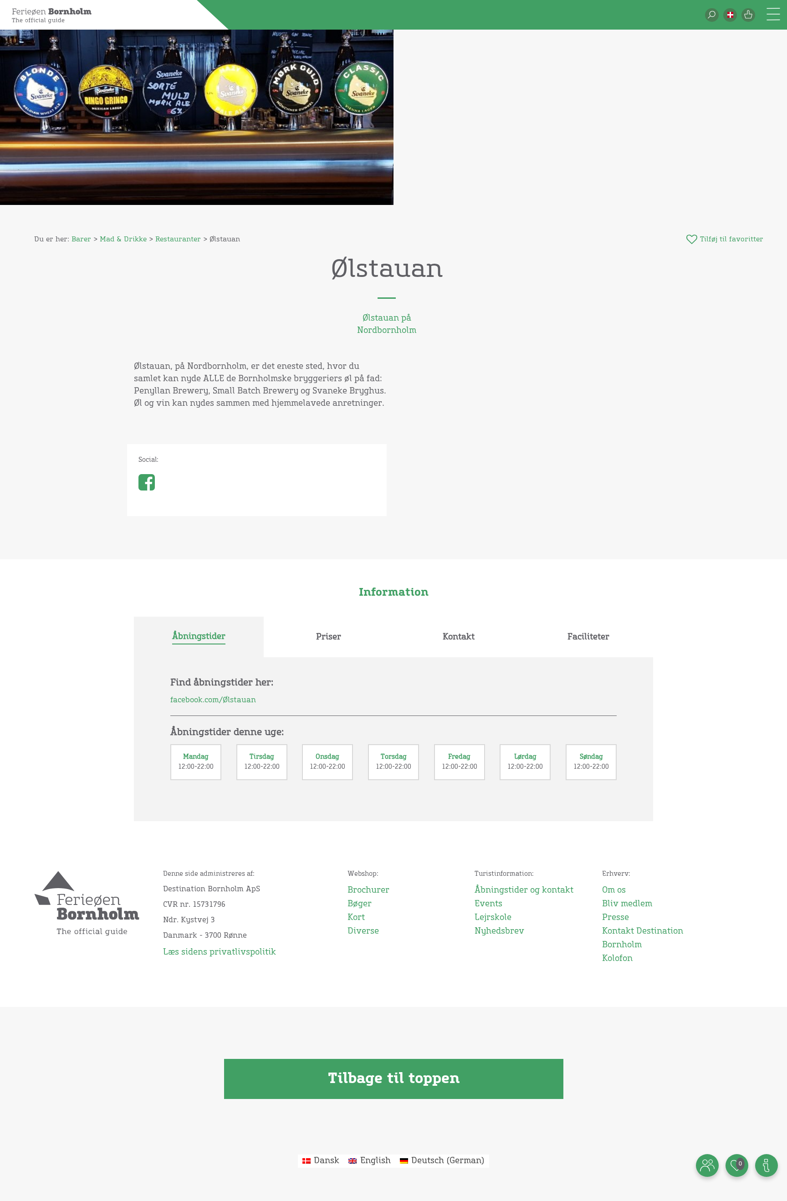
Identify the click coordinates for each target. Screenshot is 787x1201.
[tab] (199, 637)
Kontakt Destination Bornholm (642, 938)
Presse (615, 918)
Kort (356, 918)
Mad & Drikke (123, 239)
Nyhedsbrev (499, 931)
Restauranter (178, 239)
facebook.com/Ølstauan (213, 700)
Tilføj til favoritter (731, 239)
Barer (81, 239)
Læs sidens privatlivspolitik (219, 952)
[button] (730, 15)
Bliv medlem (627, 904)
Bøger (360, 904)
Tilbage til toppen (394, 1079)
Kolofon (617, 959)
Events (488, 904)
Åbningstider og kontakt (524, 890)
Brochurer (368, 890)
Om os (614, 890)
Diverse (363, 931)
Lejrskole (493, 918)
